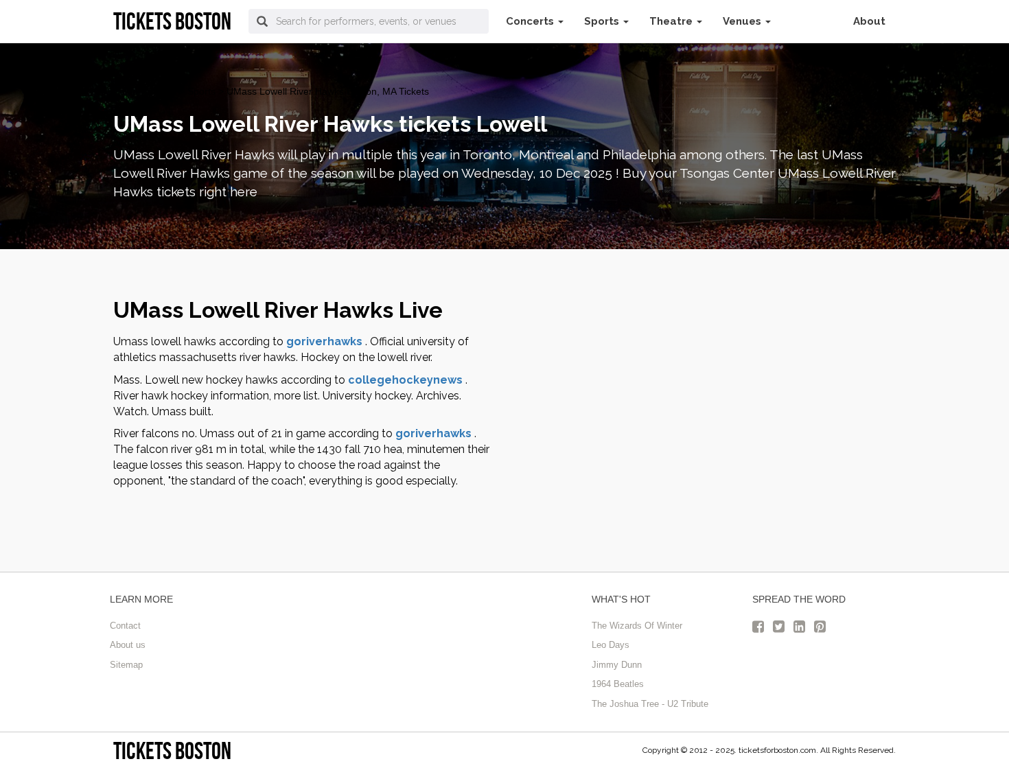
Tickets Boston (172, 750)
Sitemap (126, 665)
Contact (125, 625)
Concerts (531, 21)
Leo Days (610, 645)
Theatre (672, 21)
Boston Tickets (144, 91)
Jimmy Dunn (617, 665)
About (869, 21)
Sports (603, 21)
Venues (743, 21)
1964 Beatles (618, 684)
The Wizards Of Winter (637, 625)
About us (128, 645)
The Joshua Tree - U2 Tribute (650, 704)
